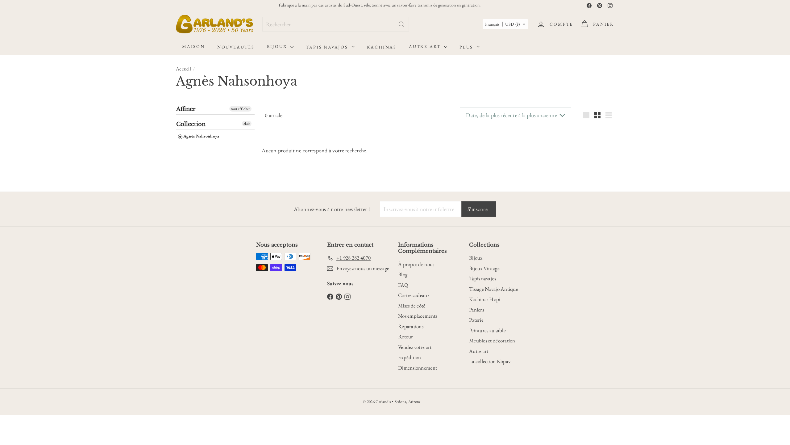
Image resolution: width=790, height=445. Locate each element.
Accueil (183, 69)
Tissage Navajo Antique (493, 289)
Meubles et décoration (492, 340)
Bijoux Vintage (484, 268)
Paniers (476, 309)
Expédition (409, 357)
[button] (505, 24)
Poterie (476, 319)
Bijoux (278, 46)
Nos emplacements (417, 315)
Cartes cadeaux (414, 295)
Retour (405, 336)
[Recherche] (401, 24)
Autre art (426, 46)
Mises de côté (412, 305)
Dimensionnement (417, 367)
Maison (193, 46)
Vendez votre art (414, 347)
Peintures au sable (487, 330)
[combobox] (335, 24)
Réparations (410, 326)
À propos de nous (416, 264)
